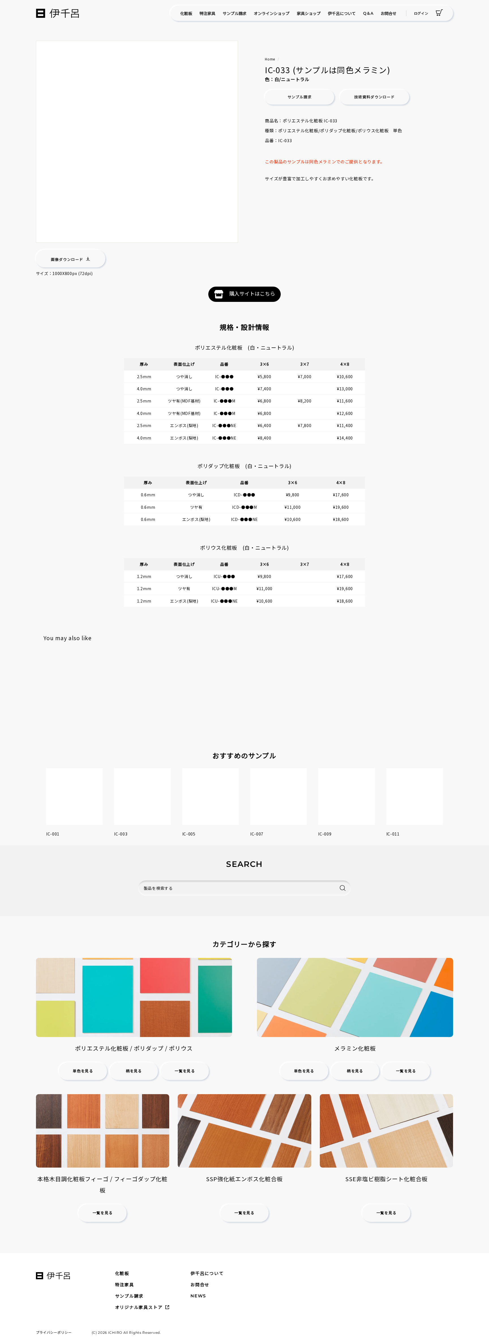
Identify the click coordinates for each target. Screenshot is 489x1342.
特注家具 (207, 13)
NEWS (198, 1295)
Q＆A (368, 13)
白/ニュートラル (292, 79)
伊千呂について (342, 13)
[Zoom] (137, 142)
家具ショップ (309, 13)
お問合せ (388, 13)
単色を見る (83, 1071)
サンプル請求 (234, 13)
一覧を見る (185, 1071)
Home (270, 59)
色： (269, 79)
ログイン (421, 13)
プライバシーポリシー (54, 1332)
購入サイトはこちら (252, 293)
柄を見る (134, 1071)
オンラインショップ (271, 13)
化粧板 (186, 13)
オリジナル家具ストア (139, 1307)
